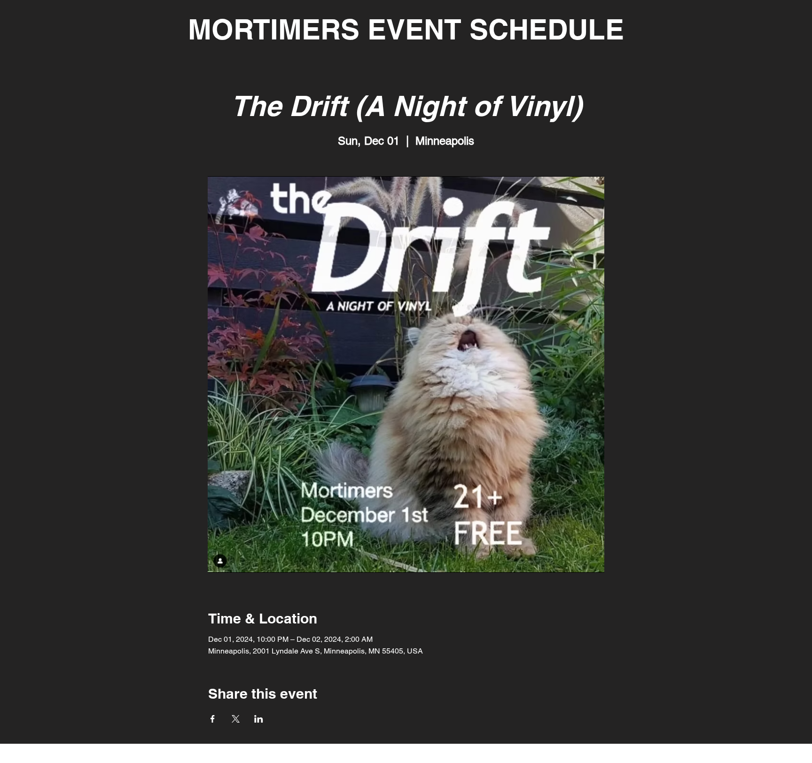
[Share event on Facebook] (212, 719)
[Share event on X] (235, 719)
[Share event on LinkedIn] (258, 719)
